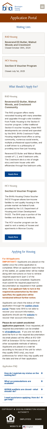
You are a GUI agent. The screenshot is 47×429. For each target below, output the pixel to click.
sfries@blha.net (12, 331)
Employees (25, 419)
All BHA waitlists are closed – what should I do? (21, 390)
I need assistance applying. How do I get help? (22, 398)
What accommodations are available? (17, 382)
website (31, 314)
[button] (42, 6)
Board (38, 419)
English (29, 427)
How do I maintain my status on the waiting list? (21, 374)
